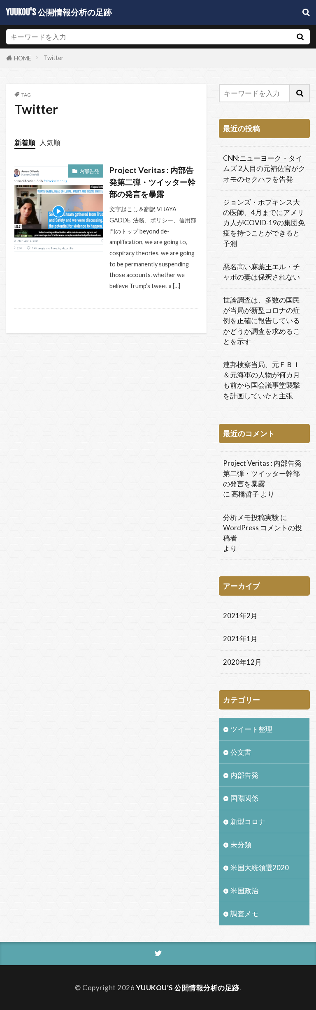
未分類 (240, 844)
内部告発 (89, 171)
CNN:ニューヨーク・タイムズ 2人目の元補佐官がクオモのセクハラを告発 (264, 168)
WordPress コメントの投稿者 (262, 532)
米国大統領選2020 (259, 867)
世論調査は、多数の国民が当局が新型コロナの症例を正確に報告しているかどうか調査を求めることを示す (261, 321)
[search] (300, 36)
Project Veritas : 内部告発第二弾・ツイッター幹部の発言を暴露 (152, 182)
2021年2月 (240, 615)
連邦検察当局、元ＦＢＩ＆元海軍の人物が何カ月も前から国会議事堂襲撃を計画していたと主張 (261, 380)
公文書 (240, 752)
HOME (22, 58)
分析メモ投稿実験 (251, 517)
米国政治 (244, 890)
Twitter (54, 57)
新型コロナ (247, 821)
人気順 (50, 142)
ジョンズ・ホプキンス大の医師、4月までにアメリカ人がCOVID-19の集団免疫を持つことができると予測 (264, 223)
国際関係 (244, 798)
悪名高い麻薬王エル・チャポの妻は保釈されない (261, 271)
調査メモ (244, 913)
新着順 (24, 142)
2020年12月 (242, 662)
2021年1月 (240, 638)
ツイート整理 (251, 729)
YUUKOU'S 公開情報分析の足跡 (59, 12)
